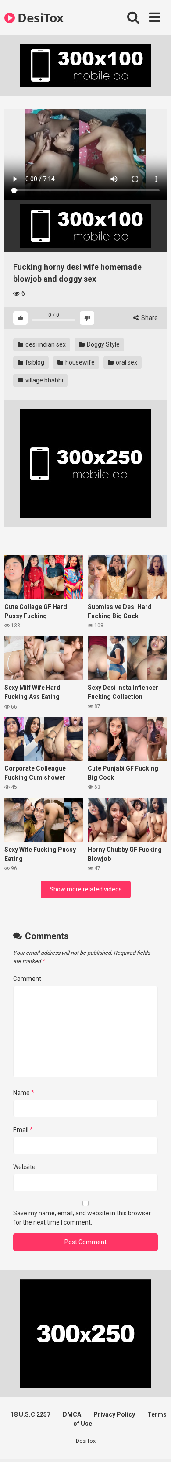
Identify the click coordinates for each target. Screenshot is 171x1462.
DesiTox (39, 17)
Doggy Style (103, 344)
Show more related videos (86, 889)
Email (23, 1129)
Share (149, 317)
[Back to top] (155, 1444)
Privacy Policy (114, 1414)
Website (24, 1166)
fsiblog (34, 362)
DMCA (72, 1414)
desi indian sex (45, 344)
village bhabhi (43, 380)
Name (23, 1092)
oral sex (125, 362)
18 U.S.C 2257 (30, 1414)
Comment (27, 978)
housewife (79, 362)
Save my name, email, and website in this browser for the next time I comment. (82, 1218)
